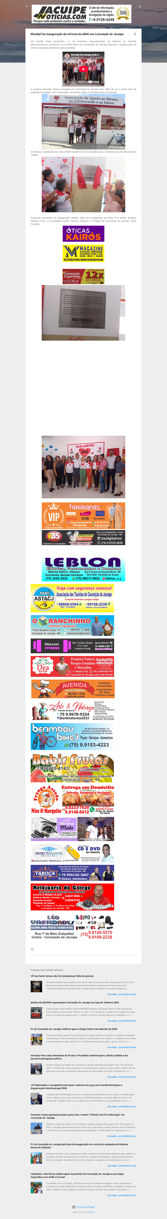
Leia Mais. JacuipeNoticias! (121, 994)
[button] (134, 34)
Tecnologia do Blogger (85, 1207)
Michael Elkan (90, 1212)
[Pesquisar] (140, 7)
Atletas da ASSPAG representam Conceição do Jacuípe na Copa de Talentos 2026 (75, 1002)
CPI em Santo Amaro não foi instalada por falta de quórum (62, 976)
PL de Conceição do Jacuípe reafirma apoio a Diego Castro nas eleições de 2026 (74, 1029)
